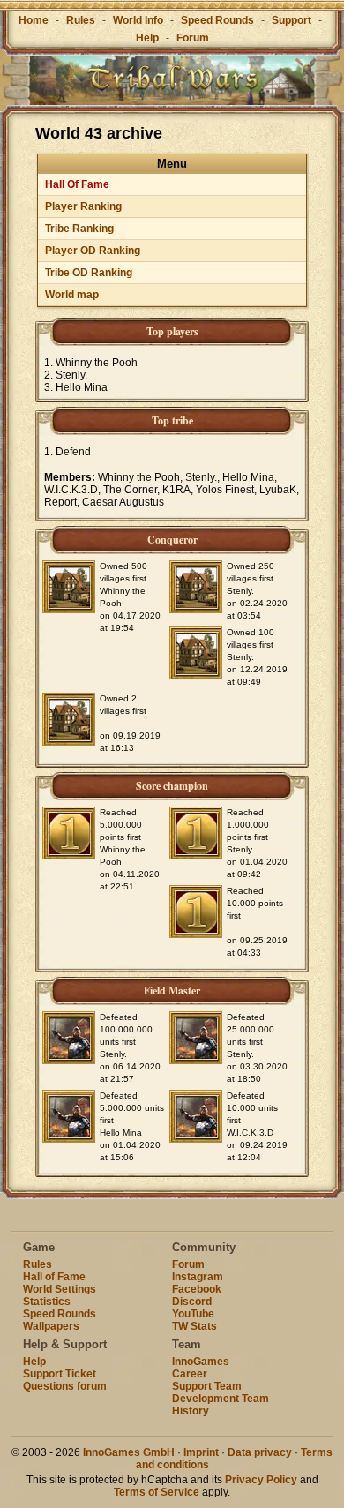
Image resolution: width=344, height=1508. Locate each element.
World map (72, 295)
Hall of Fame (54, 1277)
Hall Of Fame (77, 184)
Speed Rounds (217, 20)
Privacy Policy (261, 1480)
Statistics (47, 1301)
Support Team (207, 1386)
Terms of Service (156, 1492)
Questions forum (65, 1386)
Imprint (201, 1452)
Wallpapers (51, 1326)
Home (34, 20)
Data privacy (260, 1452)
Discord (192, 1301)
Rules (80, 20)
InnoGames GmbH (129, 1452)
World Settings (59, 1289)
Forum (192, 38)
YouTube (193, 1314)
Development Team (220, 1398)
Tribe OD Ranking (88, 272)
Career (189, 1374)
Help (147, 38)
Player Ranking (83, 206)
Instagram (197, 1277)
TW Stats (194, 1326)
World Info (138, 20)
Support (291, 20)
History (190, 1411)
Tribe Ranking (79, 228)
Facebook (196, 1289)
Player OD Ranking (92, 250)
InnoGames (200, 1361)
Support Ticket (59, 1374)
